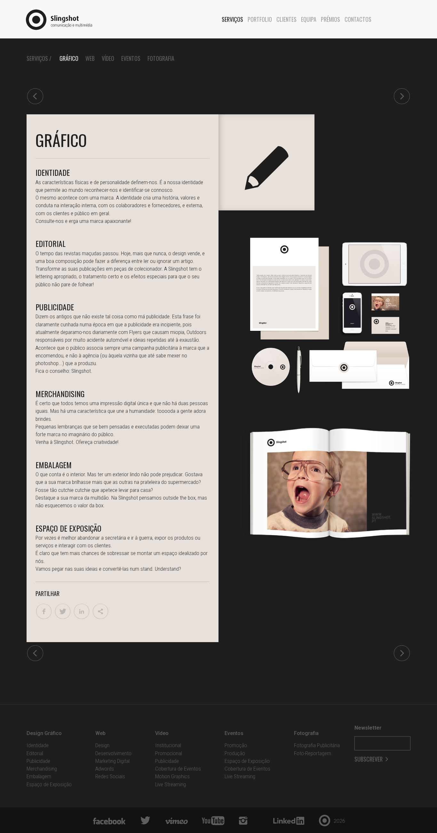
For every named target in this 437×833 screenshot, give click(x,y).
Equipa (308, 19)
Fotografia (160, 58)
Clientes (286, 19)
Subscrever (369, 759)
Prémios (330, 19)
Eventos (130, 58)
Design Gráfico (44, 733)
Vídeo (108, 58)
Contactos (358, 19)
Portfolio (260, 19)
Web (90, 58)
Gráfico (69, 58)
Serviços (232, 19)
